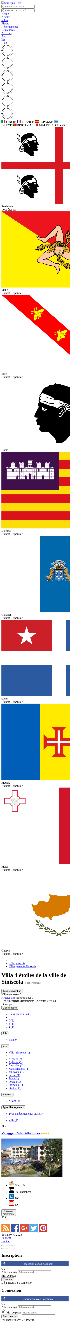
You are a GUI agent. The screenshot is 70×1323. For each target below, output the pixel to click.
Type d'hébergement (13, 1107)
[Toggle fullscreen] (10, 1245)
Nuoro (14, 1100)
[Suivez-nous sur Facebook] (15, 1231)
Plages (5, 23)
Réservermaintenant (8, 1212)
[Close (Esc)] (2, 1245)
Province (7, 1094)
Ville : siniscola (19, 1052)
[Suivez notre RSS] (6, 1231)
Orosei (14, 1075)
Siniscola (16, 1084)
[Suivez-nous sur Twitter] (34, 1231)
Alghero (15, 1058)
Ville (5, 1046)
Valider (13, 1039)
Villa (13, 1120)
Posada (15, 1081)
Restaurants (8, 29)
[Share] (6, 1245)
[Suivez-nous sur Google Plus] (24, 1231)
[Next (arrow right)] (6, 1248)
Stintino (15, 1088)
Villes (4, 20)
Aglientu (15, 1062)
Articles (5, 17)
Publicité (6, 1237)
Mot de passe (8, 1275)
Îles (3, 39)
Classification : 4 (20, 1014)
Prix (5, 1033)
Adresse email (9, 1272)
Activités (6, 33)
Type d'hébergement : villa (26, 1113)
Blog (4, 42)
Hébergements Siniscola (22, 966)
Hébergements (9, 26)
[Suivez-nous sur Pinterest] (43, 1231)
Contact (5, 1241)
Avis (4, 36)
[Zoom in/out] (13, 1245)
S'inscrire (29, 1319)
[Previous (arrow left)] (2, 1248)
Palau (14, 1078)
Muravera (16, 1071)
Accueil (5, 13)
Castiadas (16, 1065)
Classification (10, 1007)
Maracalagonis (19, 1068)
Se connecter (24, 1282)
